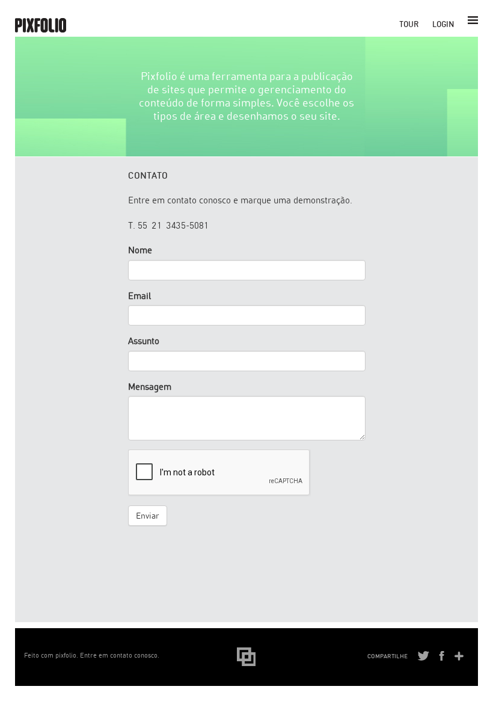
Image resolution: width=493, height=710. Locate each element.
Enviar (147, 515)
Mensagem (149, 386)
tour (409, 24)
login (443, 24)
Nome (140, 250)
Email (139, 295)
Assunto (143, 341)
